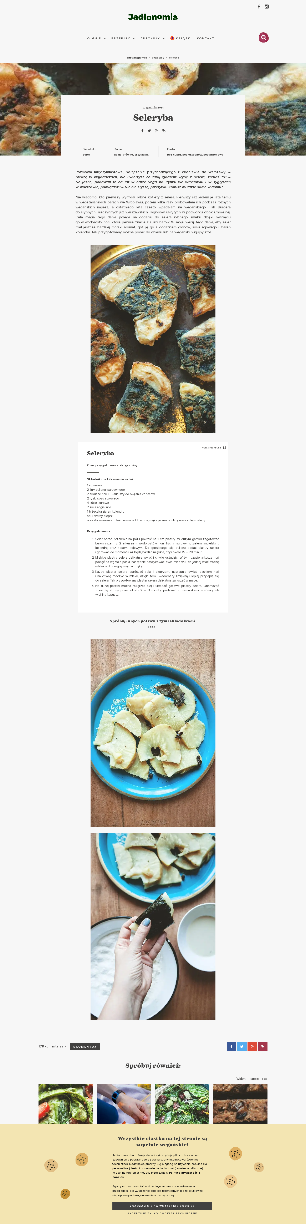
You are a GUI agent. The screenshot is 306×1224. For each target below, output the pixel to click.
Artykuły (150, 38)
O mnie (94, 38)
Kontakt (206, 38)
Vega (152, 182)
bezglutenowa (213, 154)
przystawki (141, 154)
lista (264, 1079)
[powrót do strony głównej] (153, 16)
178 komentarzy (51, 1046)
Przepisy (120, 38)
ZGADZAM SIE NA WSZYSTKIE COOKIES (162, 1206)
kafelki (254, 1079)
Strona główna (137, 57)
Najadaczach (105, 177)
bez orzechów (192, 154)
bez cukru (174, 154)
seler (86, 154)
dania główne (123, 154)
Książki (183, 38)
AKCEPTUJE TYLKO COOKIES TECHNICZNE (162, 1213)
